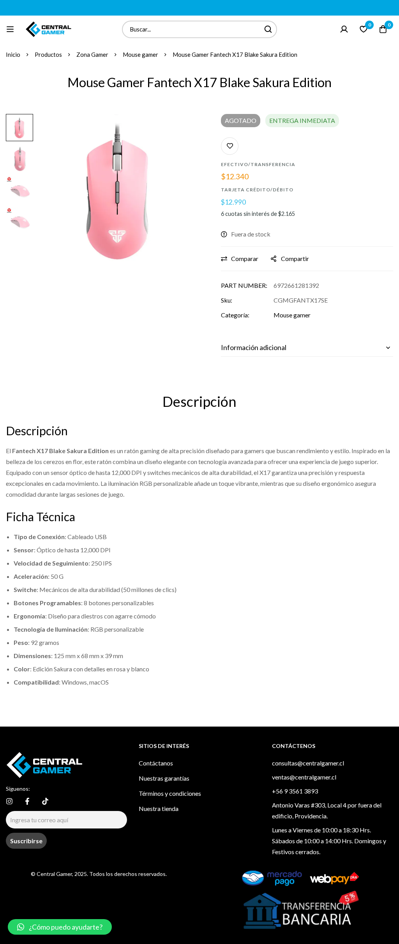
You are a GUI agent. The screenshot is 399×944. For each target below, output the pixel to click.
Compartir (295, 258)
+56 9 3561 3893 (295, 791)
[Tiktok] (45, 801)
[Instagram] (9, 801)
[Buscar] (268, 29)
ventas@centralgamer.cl (304, 777)
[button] (60, 927)
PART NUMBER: (244, 285)
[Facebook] (27, 801)
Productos (48, 54)
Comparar (244, 258)
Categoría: (235, 315)
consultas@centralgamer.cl (308, 763)
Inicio (13, 54)
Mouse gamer (140, 54)
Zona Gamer (92, 54)
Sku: (226, 300)
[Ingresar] (344, 29)
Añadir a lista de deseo (229, 146)
